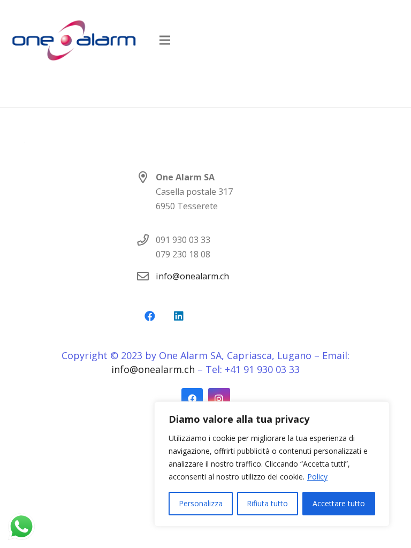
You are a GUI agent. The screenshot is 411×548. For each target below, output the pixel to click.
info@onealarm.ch (192, 276)
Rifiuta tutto (267, 503)
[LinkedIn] (178, 316)
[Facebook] (149, 316)
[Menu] (165, 40)
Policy (317, 476)
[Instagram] (219, 399)
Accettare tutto (339, 503)
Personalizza (201, 503)
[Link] (74, 40)
